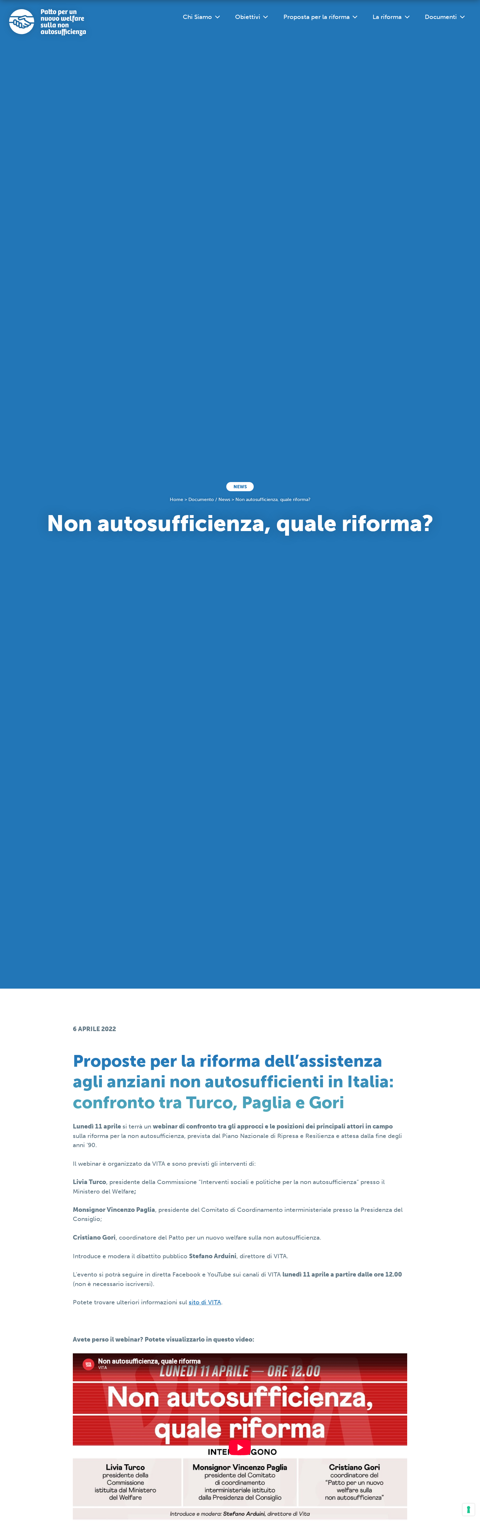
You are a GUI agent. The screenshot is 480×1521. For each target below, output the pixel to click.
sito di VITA (205, 1302)
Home (176, 499)
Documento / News (209, 499)
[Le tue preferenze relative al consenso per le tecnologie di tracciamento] (468, 1509)
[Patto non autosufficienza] (47, 22)
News (240, 487)
